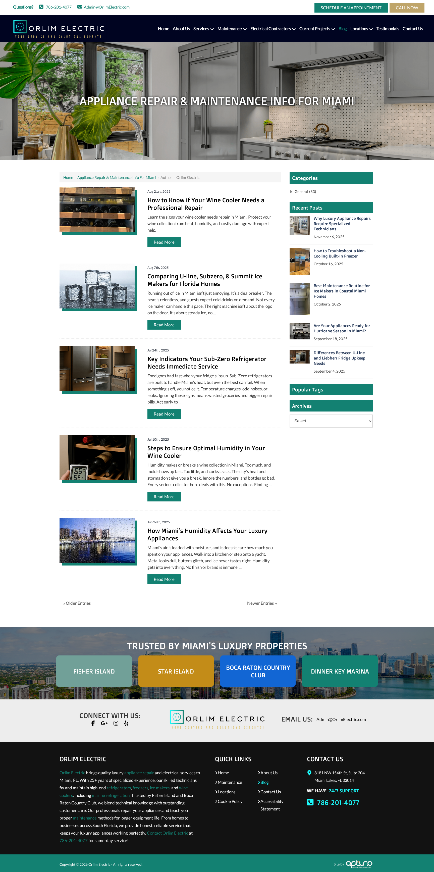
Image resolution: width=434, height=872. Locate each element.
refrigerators (119, 787)
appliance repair (139, 772)
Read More (164, 242)
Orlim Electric (72, 772)
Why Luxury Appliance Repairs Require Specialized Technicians (342, 223)
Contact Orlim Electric (167, 833)
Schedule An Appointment (351, 7)
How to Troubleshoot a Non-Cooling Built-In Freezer (340, 253)
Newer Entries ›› (262, 603)
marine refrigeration (111, 795)
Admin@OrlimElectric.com (107, 7)
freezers (140, 787)
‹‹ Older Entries (77, 603)
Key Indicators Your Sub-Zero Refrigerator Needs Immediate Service (206, 362)
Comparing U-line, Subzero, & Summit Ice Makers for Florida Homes (204, 279)
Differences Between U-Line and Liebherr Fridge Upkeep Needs (339, 358)
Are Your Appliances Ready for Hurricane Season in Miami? (342, 328)
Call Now (407, 7)
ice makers (160, 787)
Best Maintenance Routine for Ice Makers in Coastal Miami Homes (342, 291)
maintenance (85, 817)
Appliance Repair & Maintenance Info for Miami (116, 177)
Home (68, 177)
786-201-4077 (59, 7)
